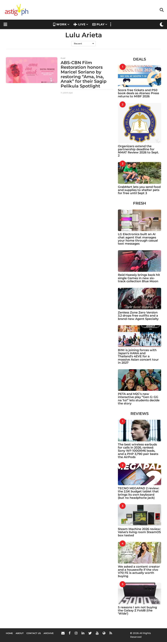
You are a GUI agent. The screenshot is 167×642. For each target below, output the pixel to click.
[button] (162, 10)
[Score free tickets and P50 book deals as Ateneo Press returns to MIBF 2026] (139, 76)
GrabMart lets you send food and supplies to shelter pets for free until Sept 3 (139, 190)
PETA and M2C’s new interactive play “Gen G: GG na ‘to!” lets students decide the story (138, 398)
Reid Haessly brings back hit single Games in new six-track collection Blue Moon (139, 278)
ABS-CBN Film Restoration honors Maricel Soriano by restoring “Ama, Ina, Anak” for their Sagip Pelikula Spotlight (83, 74)
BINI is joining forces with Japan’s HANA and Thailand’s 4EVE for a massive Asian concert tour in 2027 (138, 356)
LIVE (81, 24)
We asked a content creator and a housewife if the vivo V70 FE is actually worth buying (139, 571)
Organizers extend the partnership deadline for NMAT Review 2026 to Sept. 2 (138, 150)
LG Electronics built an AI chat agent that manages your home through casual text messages (138, 238)
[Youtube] (97, 633)
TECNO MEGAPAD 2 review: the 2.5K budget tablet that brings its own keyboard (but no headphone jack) (138, 493)
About (20, 633)
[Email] (63, 633)
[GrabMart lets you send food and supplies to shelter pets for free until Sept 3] (139, 173)
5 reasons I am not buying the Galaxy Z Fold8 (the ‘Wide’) (137, 611)
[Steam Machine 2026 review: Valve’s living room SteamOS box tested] (139, 515)
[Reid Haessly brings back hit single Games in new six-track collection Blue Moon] (139, 261)
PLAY (101, 24)
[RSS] (110, 633)
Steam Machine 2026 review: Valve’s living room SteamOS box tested (139, 532)
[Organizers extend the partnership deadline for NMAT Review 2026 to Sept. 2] (139, 123)
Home (9, 633)
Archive (49, 633)
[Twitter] (90, 633)
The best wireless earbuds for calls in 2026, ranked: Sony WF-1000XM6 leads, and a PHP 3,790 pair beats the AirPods (138, 451)
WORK (61, 24)
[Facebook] (70, 633)
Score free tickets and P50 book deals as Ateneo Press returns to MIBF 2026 (138, 93)
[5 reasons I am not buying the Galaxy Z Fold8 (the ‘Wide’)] (139, 593)
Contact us (33, 633)
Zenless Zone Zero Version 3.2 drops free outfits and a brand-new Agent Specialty (138, 316)
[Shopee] (104, 633)
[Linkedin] (83, 633)
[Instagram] (76, 633)
